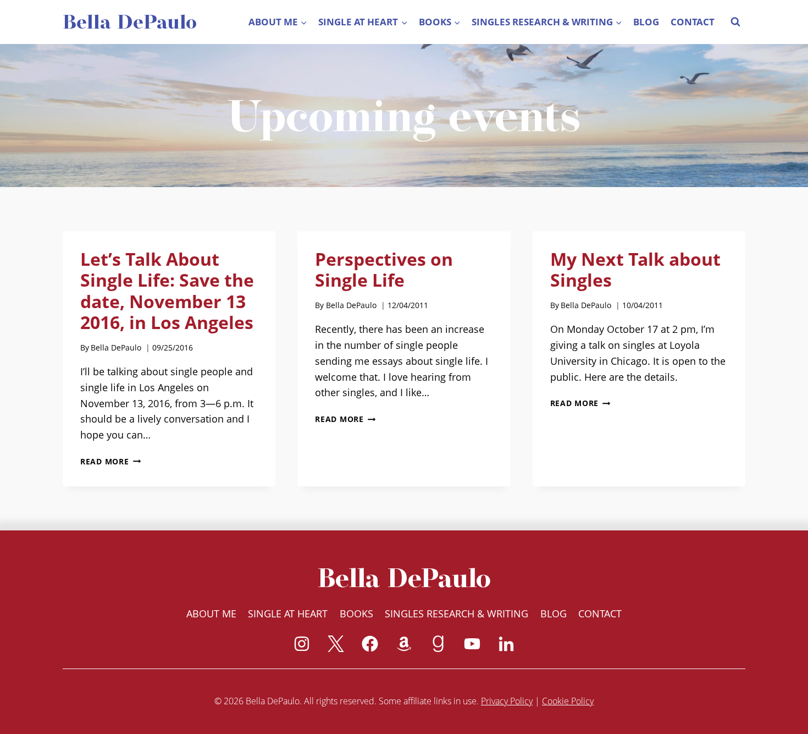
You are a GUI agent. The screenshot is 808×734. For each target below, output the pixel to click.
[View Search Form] (735, 22)
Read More (110, 461)
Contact (693, 21)
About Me (211, 613)
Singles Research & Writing (456, 613)
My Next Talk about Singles (635, 269)
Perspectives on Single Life (384, 269)
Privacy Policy (507, 701)
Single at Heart (288, 613)
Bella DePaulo (116, 347)
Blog (646, 21)
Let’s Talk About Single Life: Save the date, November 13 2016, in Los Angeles (167, 290)
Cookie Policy (568, 701)
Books (356, 613)
